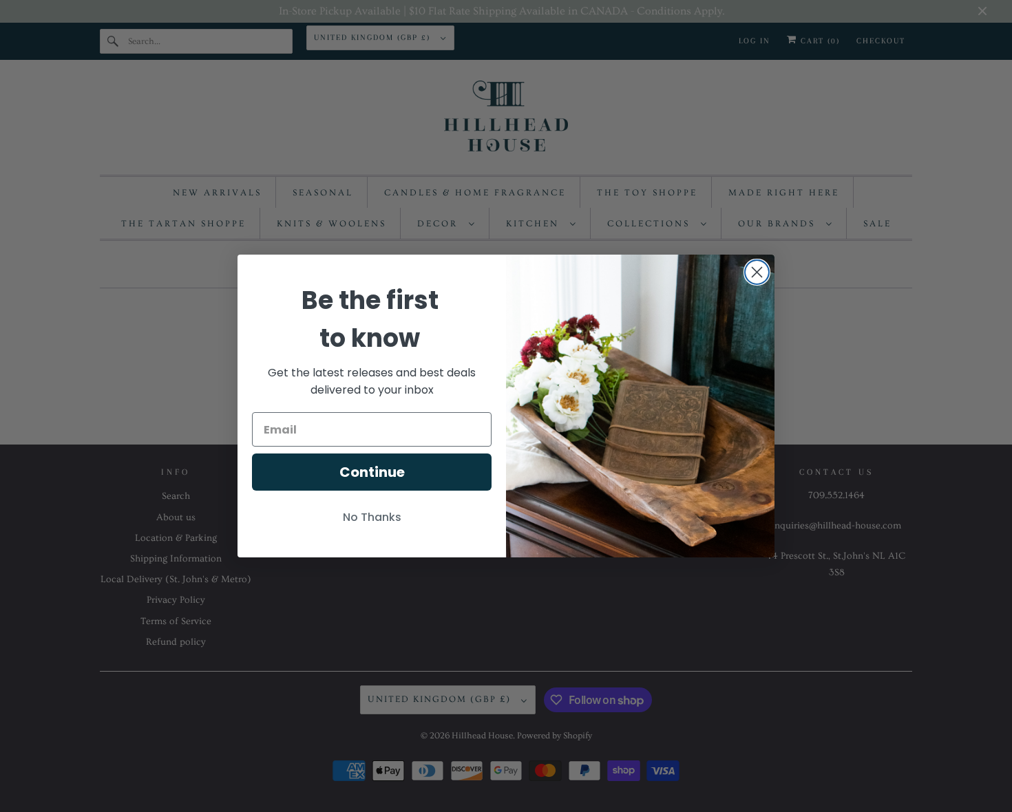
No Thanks (372, 517)
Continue (372, 472)
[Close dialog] (757, 272)
